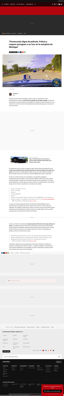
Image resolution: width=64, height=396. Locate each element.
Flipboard (23, 52)
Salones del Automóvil (5, 340)
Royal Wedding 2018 (16, 347)
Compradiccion (48, 371)
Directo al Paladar (31, 367)
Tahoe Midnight (26, 343)
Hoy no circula (20, 4)
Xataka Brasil (5, 385)
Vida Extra (13, 369)
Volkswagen (20, 33)
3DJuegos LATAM (14, 384)
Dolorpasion (5, 343)
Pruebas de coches (25, 336)
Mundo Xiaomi (5, 376)
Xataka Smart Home (5, 374)
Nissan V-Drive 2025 (31, 327)
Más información (33, 394)
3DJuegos (13, 367)
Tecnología (25, 339)
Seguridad (15, 339)
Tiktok (61, 4)
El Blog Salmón (56, 367)
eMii (4, 346)
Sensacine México (23, 384)
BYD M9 (37, 327)
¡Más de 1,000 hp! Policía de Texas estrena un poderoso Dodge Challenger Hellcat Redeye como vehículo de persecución (40, 160)
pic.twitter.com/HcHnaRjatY (48, 199)
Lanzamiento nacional (15, 343)
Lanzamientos (29, 4)
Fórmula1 (5, 335)
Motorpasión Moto (40, 369)
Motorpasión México (39, 385)
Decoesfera (48, 369)
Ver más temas (6, 351)
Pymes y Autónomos (56, 370)
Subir (58, 361)
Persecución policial (25, 252)
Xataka (4, 367)
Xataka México (5, 384)
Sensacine (22, 367)
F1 (35, 4)
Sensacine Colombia (22, 386)
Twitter (57, 4)
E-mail (25, 52)
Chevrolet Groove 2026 (45, 327)
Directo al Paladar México (31, 385)
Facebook (52, 4)
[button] (16, 93)
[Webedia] (61, 1)
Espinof (21, 369)
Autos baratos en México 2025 (19, 327)
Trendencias (48, 367)
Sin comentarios (14, 52)
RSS (48, 350)
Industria (12, 4)
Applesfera (5, 371)
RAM (25, 33)
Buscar (59, 357)
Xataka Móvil (5, 369)
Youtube (59, 4)
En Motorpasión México (33, 157)
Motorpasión (39, 367)
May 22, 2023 (33, 201)
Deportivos (14, 33)
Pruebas (6, 4)
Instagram (55, 4)
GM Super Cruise (26, 346)
